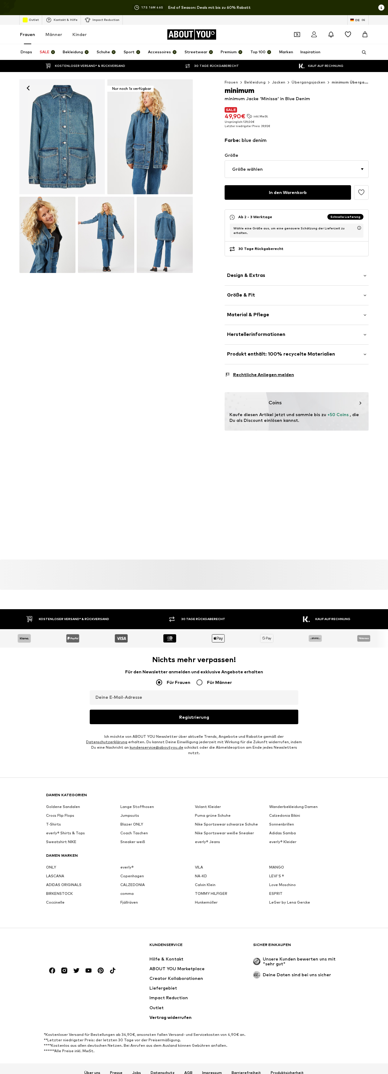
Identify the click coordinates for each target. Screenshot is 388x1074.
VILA (199, 867)
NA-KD (201, 876)
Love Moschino (282, 884)
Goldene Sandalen (63, 806)
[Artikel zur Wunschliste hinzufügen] (361, 192)
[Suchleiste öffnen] (362, 52)
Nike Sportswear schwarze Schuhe (226, 824)
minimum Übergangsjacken (358, 82)
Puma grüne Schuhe (213, 815)
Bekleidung (255, 82)
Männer (53, 34)
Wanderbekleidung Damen (293, 806)
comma (127, 893)
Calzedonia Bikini (284, 815)
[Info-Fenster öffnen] (381, 8)
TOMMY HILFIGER (211, 893)
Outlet (34, 19)
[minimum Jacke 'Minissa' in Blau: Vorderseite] (62, 136)
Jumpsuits (129, 815)
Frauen (27, 34)
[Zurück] (28, 88)
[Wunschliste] (348, 34)
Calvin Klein (205, 884)
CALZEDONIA (132, 884)
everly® (127, 867)
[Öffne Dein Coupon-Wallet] (297, 34)
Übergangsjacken (308, 82)
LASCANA (55, 876)
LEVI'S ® (276, 876)
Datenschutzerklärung (106, 742)
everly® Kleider (282, 841)
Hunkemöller (206, 902)
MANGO (276, 867)
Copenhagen (132, 876)
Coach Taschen (134, 833)
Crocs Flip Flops (60, 815)
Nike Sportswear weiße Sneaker (224, 833)
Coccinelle (55, 902)
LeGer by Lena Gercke (289, 902)
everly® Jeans (207, 841)
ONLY (51, 867)
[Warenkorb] (365, 34)
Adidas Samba (282, 833)
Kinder (79, 34)
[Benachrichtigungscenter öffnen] (331, 34)
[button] (297, 169)
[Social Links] (52, 970)
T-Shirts (53, 824)
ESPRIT (276, 893)
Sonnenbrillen (281, 824)
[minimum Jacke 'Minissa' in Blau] (47, 235)
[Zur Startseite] (79, 947)
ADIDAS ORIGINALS (64, 884)
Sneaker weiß (132, 841)
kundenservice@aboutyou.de (156, 747)
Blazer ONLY (131, 824)
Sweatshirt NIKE (61, 841)
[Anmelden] (314, 34)
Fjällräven (129, 902)
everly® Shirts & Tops (65, 833)
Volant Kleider (208, 806)
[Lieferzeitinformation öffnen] (359, 228)
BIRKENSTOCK (59, 893)
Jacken (278, 82)
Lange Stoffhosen (137, 806)
